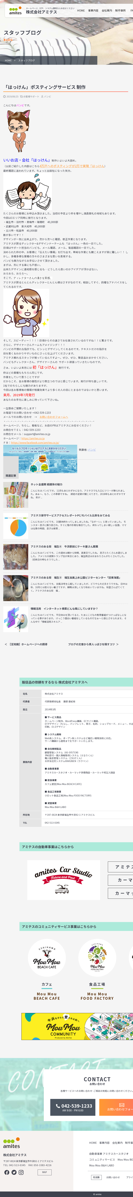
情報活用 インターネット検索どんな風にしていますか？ (64, 608)
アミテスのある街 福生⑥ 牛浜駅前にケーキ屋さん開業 (64, 546)
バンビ (47, 96)
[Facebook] (6, 1172)
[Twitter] (14, 1172)
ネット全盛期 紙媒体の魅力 (46, 484)
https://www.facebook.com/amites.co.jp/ (35, 442)
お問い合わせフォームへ (54, 417)
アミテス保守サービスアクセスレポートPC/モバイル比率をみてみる (70, 515)
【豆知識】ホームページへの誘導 (27, 644)
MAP (44, 1172)
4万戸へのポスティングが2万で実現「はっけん (72, 166)
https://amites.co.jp (33, 438)
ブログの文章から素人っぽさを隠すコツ (91, 644)
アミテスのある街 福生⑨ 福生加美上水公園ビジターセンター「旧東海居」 (76, 577)
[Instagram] (21, 1172)
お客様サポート (31, 96)
